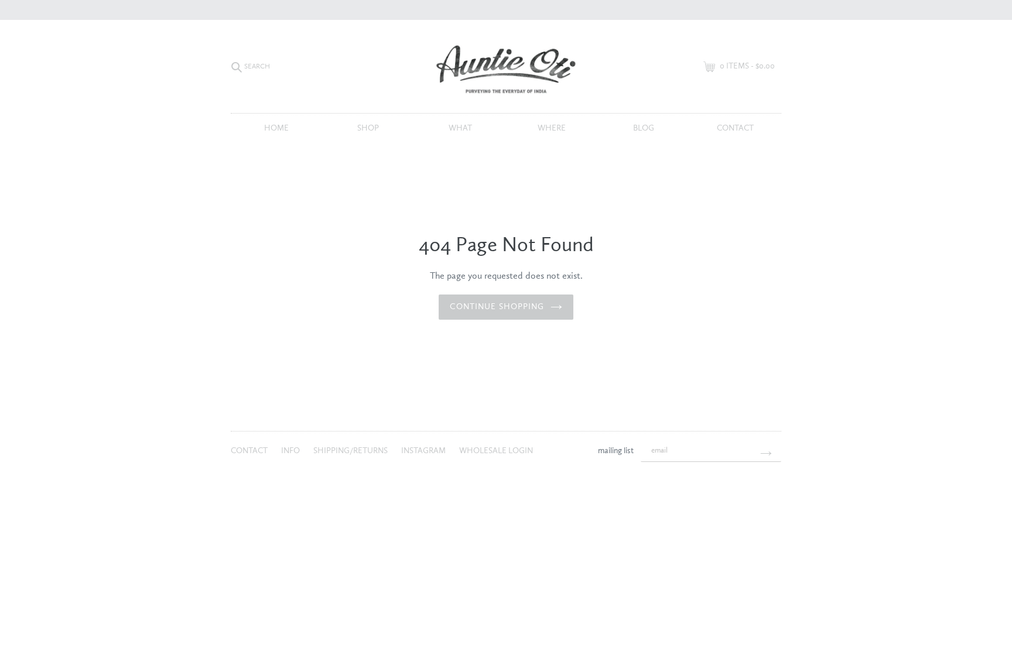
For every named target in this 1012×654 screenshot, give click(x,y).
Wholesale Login (496, 451)
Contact (735, 128)
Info (291, 451)
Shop (368, 128)
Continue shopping (497, 307)
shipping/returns (351, 451)
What (460, 128)
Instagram (424, 451)
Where (552, 128)
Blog (643, 128)
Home (276, 128)
